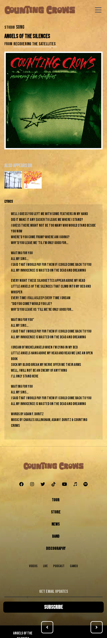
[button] (97, 10)
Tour (56, 500)
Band (56, 536)
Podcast (58, 566)
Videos (33, 566)
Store (56, 512)
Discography (56, 548)
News (56, 524)
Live (45, 566)
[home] (39, 10)
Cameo (74, 566)
